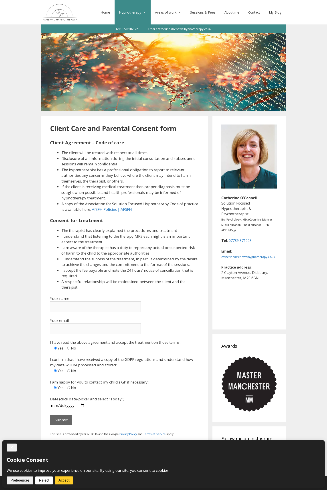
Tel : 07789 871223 (127, 29)
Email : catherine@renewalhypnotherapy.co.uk (179, 29)
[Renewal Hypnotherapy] (60, 12)
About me (231, 12)
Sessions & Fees (203, 12)
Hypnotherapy (130, 12)
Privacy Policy (128, 434)
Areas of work (165, 12)
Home (105, 12)
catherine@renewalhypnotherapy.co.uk (248, 257)
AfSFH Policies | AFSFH (112, 209)
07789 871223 (240, 240)
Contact (254, 12)
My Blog (275, 12)
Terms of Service (154, 434)
